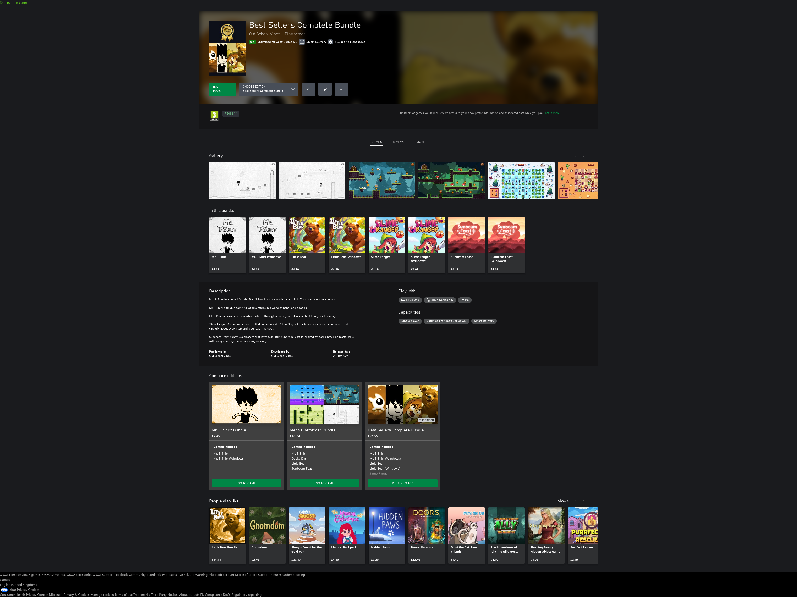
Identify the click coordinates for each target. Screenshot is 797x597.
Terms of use (124, 594)
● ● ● (342, 89)
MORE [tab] (420, 142)
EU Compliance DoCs (215, 594)
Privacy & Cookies (77, 594)
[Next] (583, 156)
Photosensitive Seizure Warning (185, 574)
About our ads (189, 594)
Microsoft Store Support (252, 574)
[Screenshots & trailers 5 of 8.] (521, 180)
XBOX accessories (79, 574)
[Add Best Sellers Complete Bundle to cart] (325, 89)
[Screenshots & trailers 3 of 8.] (382, 180)
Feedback (121, 574)
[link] (227, 245)
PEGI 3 (229, 113)
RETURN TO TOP (402, 483)
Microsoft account (221, 574)
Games (5, 579)
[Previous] (575, 156)
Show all (564, 500)
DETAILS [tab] (377, 142)
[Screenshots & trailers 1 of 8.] (242, 180)
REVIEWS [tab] (398, 142)
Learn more (552, 113)
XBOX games (31, 574)
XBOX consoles (10, 574)
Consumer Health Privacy (18, 594)
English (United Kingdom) (18, 584)
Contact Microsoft (50, 594)
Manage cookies (102, 594)
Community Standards (145, 574)
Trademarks (141, 594)
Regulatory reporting (246, 594)
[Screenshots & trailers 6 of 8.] (591, 180)
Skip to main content (15, 2)
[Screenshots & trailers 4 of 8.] (451, 180)
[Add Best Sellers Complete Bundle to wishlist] (308, 89)
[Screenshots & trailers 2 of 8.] (312, 180)
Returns (276, 574)
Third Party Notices (164, 594)
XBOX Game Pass (54, 574)
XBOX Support (103, 574)
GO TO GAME (246, 483)
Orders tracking (293, 574)
